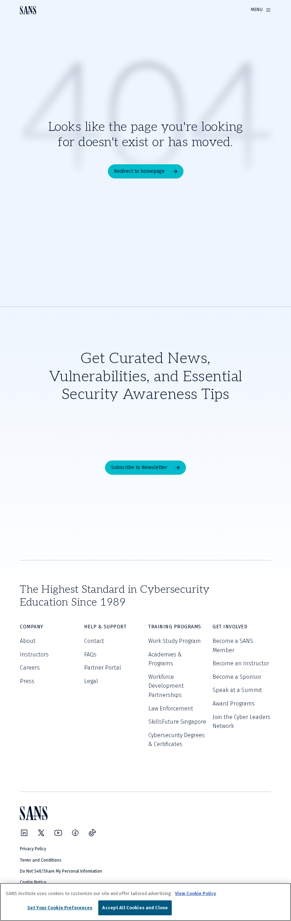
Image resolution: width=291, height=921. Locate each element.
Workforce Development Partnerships (166, 686)
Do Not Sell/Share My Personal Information (61, 871)
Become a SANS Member (233, 646)
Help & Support (105, 627)
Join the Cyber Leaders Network (241, 722)
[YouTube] (58, 833)
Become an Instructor (241, 663)
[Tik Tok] (92, 833)
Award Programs (234, 703)
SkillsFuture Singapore (177, 721)
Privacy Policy (33, 848)
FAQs (90, 654)
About (27, 641)
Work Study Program (174, 641)
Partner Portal (102, 667)
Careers (30, 667)
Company (31, 627)
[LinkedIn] (24, 833)
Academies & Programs (165, 659)
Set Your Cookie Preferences (60, 907)
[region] (145, 902)
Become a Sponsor (237, 677)
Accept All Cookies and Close (135, 907)
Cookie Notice (33, 882)
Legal (91, 681)
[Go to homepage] (28, 10)
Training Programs (174, 627)
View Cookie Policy (195, 893)
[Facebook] (75, 833)
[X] (41, 833)
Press (27, 681)
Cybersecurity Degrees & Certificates (176, 740)
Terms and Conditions (40, 860)
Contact (94, 641)
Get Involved (230, 627)
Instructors (34, 654)
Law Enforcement (170, 708)
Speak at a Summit (237, 690)
